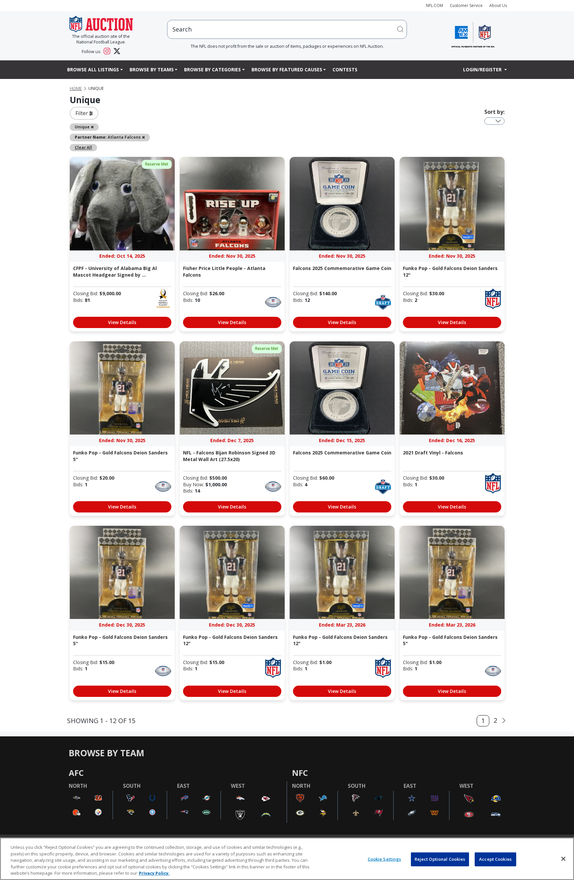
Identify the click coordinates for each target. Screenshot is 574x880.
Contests (345, 69)
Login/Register (483, 69)
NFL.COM (434, 5)
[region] (287, 859)
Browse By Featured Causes (286, 69)
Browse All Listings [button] (93, 69)
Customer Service (466, 5)
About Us (498, 5)
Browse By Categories (212, 69)
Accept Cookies (495, 859)
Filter (82, 113)
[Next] (504, 720)
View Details (122, 322)
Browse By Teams (152, 69)
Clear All (83, 147)
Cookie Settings (384, 859)
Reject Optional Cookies (440, 859)
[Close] (563, 858)
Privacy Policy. (154, 873)
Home (76, 88)
